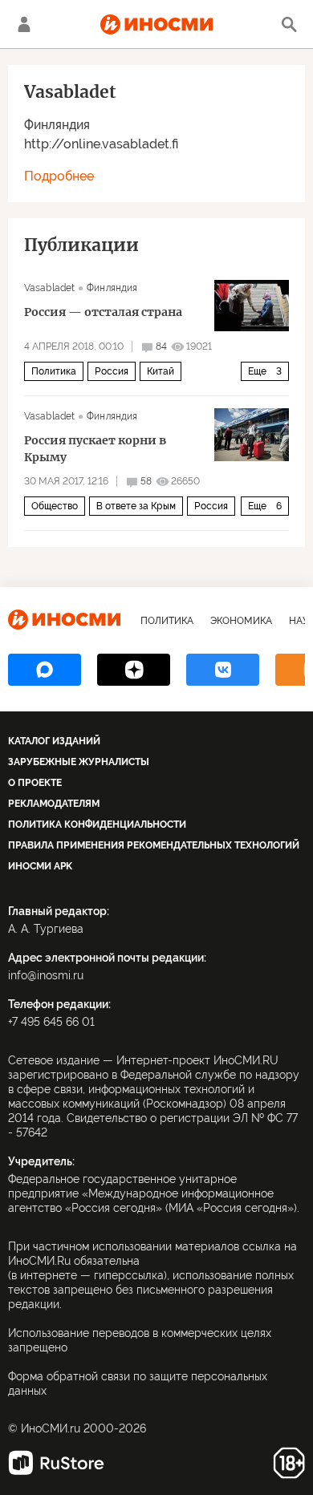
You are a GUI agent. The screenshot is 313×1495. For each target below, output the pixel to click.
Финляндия (57, 124)
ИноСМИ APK (40, 866)
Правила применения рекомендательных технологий (153, 845)
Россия (111, 371)
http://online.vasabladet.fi (101, 144)
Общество (54, 506)
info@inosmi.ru (45, 975)
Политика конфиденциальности (97, 824)
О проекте (35, 782)
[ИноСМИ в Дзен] (133, 670)
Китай (160, 371)
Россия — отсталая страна (103, 312)
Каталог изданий (54, 741)
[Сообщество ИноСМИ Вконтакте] (222, 670)
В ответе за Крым (136, 506)
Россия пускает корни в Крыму (95, 448)
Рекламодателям (54, 803)
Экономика (241, 621)
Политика (53, 371)
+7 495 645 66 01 (51, 1021)
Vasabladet (49, 288)
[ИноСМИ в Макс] (44, 670)
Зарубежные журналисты (78, 762)
